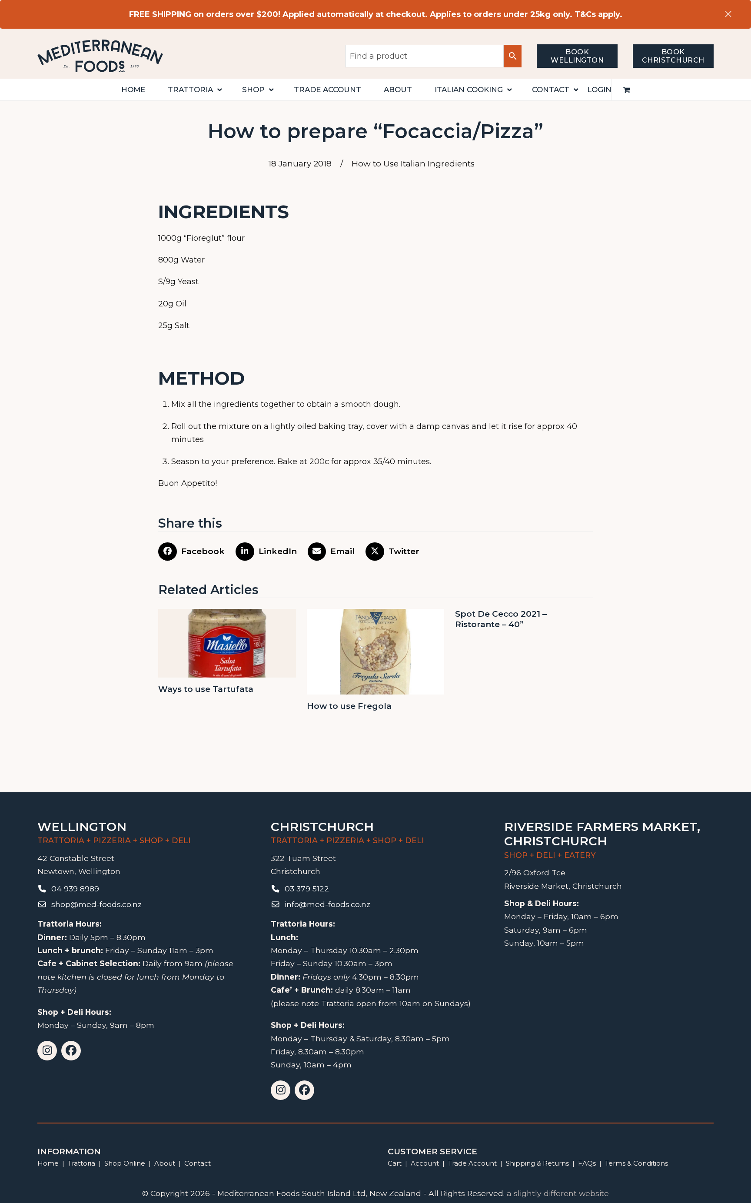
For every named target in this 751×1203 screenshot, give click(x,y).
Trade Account (472, 1163)
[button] (626, 89)
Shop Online (125, 1163)
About (164, 1163)
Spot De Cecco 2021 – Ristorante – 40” (501, 619)
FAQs (587, 1163)
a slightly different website (558, 1193)
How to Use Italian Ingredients (413, 164)
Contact (197, 1163)
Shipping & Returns (537, 1163)
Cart (395, 1163)
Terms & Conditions (636, 1163)
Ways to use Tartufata (205, 689)
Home (48, 1163)
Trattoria (81, 1163)
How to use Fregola (349, 706)
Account (425, 1163)
